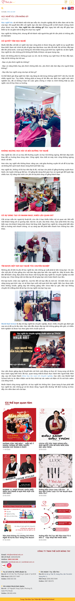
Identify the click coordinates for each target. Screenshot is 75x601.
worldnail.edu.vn (15, 562)
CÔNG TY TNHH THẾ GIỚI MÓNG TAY (54, 551)
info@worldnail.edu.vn (15, 555)
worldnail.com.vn (28, 562)
